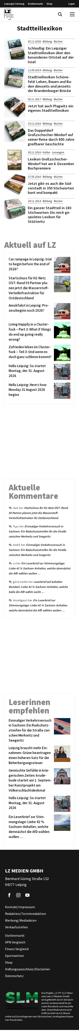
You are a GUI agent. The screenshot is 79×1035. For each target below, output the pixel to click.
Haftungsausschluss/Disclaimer (27, 969)
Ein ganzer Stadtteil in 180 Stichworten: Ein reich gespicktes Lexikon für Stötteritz (49, 214)
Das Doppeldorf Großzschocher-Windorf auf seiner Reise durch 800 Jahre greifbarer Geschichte (51, 137)
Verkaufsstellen (16, 927)
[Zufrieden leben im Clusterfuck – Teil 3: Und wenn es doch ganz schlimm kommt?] (61, 353)
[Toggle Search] (60, 14)
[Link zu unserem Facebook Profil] (9, 895)
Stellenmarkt (35, 3)
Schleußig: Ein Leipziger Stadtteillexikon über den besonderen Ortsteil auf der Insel (51, 55)
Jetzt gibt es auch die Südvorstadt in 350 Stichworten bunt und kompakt (51, 188)
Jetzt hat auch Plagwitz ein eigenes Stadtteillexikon (50, 108)
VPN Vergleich (15, 942)
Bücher (58, 41)
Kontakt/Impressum (20, 907)
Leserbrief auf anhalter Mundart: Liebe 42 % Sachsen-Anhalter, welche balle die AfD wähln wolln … (38, 587)
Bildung (47, 41)
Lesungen (58, 152)
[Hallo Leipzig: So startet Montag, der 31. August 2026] (61, 372)
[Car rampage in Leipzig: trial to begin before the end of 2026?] (61, 265)
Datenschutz (14, 976)
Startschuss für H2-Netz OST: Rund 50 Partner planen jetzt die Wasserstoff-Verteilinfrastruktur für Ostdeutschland (38, 513)
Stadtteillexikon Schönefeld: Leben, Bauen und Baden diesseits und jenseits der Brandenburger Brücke (50, 84)
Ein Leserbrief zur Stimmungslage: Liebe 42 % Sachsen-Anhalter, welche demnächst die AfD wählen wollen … (39, 568)
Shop (49, 3)
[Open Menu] (72, 14)
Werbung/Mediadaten (20, 920)
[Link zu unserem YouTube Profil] (27, 895)
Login (71, 3)
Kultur (46, 152)
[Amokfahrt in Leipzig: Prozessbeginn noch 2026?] (61, 311)
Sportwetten (14, 956)
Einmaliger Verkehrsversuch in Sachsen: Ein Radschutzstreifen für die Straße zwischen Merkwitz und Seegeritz (37, 531)
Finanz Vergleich (17, 949)
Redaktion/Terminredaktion (25, 914)
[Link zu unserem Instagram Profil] (18, 895)
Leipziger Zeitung (14, 3)
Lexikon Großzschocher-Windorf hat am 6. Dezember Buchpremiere (51, 164)
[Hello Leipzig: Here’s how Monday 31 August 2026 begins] (61, 390)
